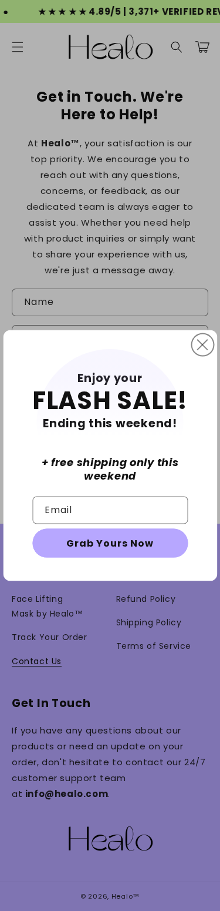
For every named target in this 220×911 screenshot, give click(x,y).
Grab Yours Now (110, 543)
